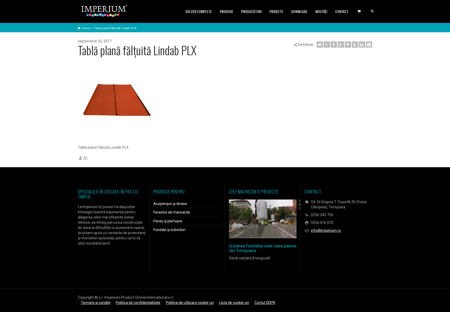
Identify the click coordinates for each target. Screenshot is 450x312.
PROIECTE (276, 11)
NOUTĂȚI (321, 11)
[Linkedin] (362, 44)
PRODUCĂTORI (251, 11)
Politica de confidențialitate (138, 303)
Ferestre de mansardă (171, 212)
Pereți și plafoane (167, 221)
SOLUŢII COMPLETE (198, 11)
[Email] (320, 44)
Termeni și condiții (95, 303)
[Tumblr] (355, 44)
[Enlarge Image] (255, 218)
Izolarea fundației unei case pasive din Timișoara (262, 248)
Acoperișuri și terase (170, 204)
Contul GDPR (264, 303)
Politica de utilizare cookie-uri (190, 303)
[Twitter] (327, 44)
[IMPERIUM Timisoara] (104, 11)
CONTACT (341, 11)
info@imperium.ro (326, 230)
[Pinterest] (348, 44)
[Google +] (341, 44)
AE (85, 158)
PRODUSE (226, 11)
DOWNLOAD (299, 11)
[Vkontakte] (369, 44)
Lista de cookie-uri (234, 303)
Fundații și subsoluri (169, 230)
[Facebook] (334, 44)
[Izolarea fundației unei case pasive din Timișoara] (270, 218)
